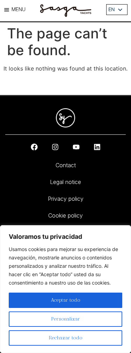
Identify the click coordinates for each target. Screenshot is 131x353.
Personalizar (65, 319)
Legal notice (65, 181)
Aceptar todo (65, 300)
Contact (66, 165)
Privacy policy (65, 198)
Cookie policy (65, 215)
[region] (65, 289)
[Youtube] (76, 147)
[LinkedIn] (97, 147)
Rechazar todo (65, 338)
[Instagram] (55, 147)
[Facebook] (34, 147)
